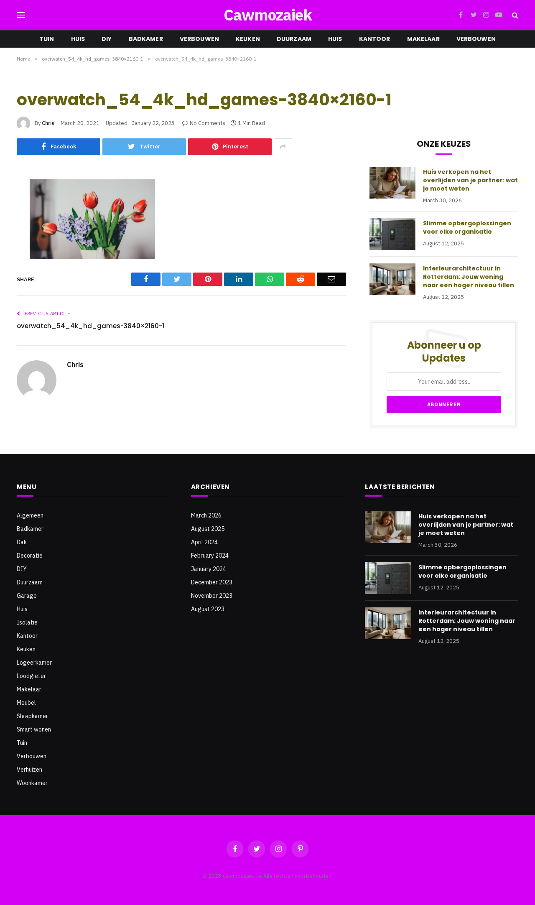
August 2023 (207, 609)
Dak (22, 542)
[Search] (514, 15)
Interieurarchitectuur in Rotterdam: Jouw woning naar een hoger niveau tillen (468, 276)
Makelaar (423, 39)
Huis (78, 39)
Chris (48, 123)
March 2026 (206, 515)
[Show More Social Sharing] (283, 146)
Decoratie (30, 555)
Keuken (248, 39)
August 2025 (207, 529)
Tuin (46, 39)
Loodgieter (31, 676)
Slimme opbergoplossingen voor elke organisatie (467, 227)
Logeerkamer (34, 662)
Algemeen (30, 515)
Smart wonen (34, 729)
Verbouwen (199, 39)
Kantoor (374, 39)
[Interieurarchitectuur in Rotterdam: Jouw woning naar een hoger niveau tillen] (392, 279)
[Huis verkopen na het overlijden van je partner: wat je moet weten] (392, 183)
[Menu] (21, 15)
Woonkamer (32, 783)
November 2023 (211, 595)
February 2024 (210, 555)
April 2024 (204, 542)
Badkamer (146, 39)
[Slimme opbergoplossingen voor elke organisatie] (392, 234)
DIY (107, 39)
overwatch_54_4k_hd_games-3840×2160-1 (90, 325)
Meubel (26, 702)
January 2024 (208, 569)
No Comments (207, 123)
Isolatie (27, 622)
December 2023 (211, 582)
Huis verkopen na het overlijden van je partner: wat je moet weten (470, 180)
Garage (27, 595)
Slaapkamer (32, 716)
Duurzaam (294, 39)
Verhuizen (29, 769)
